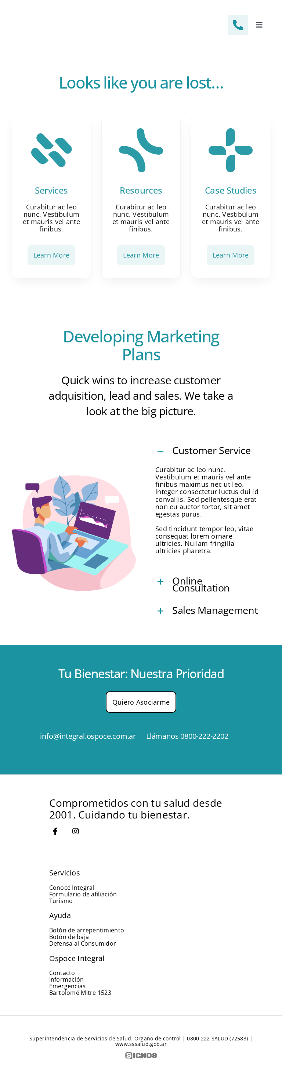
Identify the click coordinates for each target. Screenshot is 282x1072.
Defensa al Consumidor (82, 943)
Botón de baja (69, 937)
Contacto (62, 973)
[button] (208, 451)
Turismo (61, 901)
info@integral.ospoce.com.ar (88, 736)
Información (66, 979)
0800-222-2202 (204, 736)
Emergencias (67, 986)
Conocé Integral (71, 888)
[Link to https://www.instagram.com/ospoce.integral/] (75, 831)
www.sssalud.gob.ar (141, 1043)
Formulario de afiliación (83, 894)
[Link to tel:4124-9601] (238, 25)
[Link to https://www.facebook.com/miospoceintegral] (55, 831)
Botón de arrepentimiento (86, 930)
